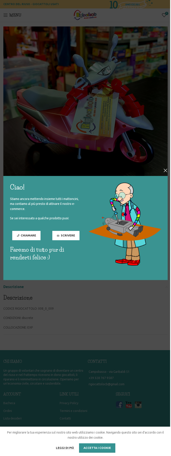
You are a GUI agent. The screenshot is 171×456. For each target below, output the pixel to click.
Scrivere (68, 235)
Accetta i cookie (97, 447)
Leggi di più (65, 447)
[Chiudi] (165, 170)
